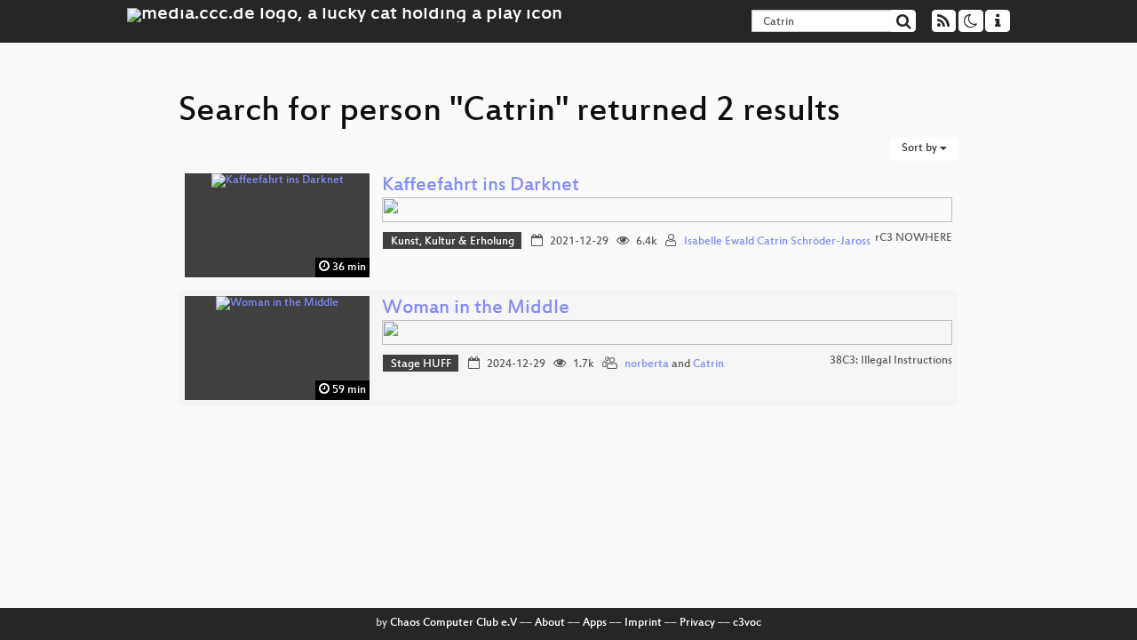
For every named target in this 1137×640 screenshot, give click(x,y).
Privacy (697, 623)
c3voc (747, 623)
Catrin (708, 364)
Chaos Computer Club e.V (453, 623)
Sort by (921, 148)
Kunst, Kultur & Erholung (452, 242)
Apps (595, 623)
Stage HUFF (421, 364)
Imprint (643, 623)
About (550, 623)
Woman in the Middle (475, 309)
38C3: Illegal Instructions (891, 361)
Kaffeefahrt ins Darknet (480, 186)
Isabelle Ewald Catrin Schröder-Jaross (777, 242)
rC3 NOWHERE (913, 238)
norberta (646, 364)
